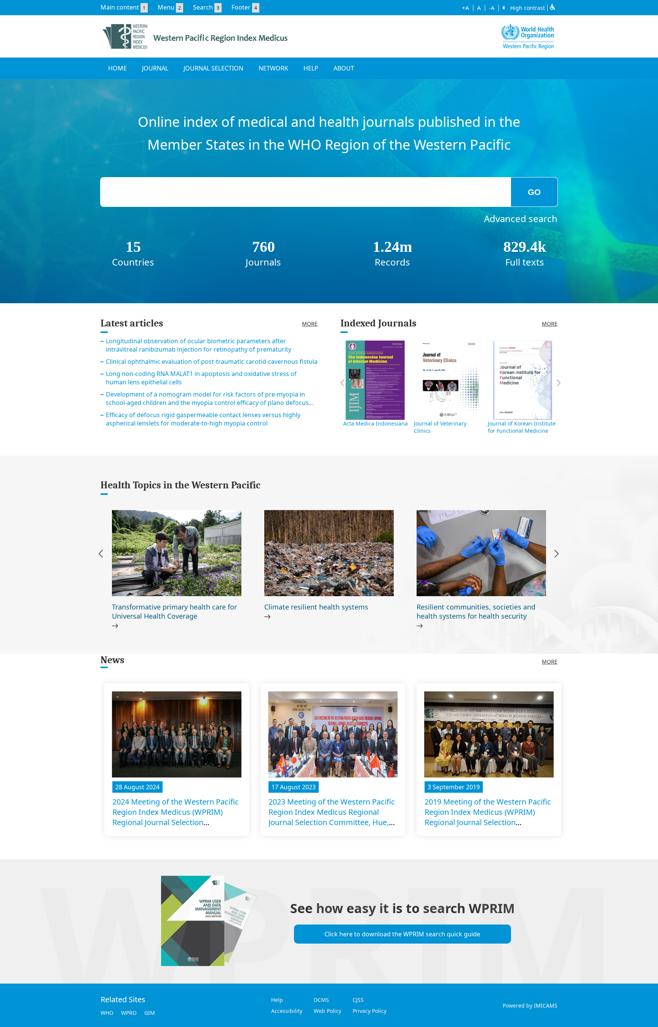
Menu (166, 7)
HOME (117, 68)
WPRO (129, 1012)
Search (203, 7)
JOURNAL (155, 68)
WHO (107, 1012)
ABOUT (344, 68)
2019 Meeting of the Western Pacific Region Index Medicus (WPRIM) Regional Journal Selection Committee (488, 817)
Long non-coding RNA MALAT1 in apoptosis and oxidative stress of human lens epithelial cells (201, 378)
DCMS (321, 999)
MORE (310, 323)
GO (534, 192)
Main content (120, 7)
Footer (241, 7)
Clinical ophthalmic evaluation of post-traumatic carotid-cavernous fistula (212, 361)
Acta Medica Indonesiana (375, 423)
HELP (310, 68)
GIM (149, 1012)
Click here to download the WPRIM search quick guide (402, 934)
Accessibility (286, 1010)
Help (277, 999)
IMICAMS (545, 1005)
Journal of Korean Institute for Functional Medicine (522, 427)
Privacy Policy (369, 1010)
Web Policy (327, 1010)
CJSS (358, 999)
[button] (556, 555)
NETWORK (273, 68)
